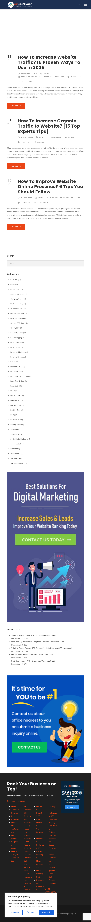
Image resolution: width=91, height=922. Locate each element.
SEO (57, 137)
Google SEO (15, 328)
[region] (31, 905)
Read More (16, 106)
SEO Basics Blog (16, 420)
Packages (15, 819)
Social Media (15, 434)
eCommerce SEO (16, 309)
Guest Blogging (16, 338)
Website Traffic (57, 77)
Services (14, 813)
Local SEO (14, 386)
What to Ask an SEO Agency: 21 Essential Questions (33, 635)
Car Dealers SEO (39, 832)
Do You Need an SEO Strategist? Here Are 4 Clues (32, 654)
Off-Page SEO (15, 396)
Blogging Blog (15, 289)
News (12, 391)
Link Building (15, 371)
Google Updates (16, 333)
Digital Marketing (16, 304)
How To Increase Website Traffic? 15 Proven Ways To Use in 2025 (49, 62)
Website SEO (44, 77)
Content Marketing (17, 294)
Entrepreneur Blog (17, 313)
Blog (23, 77)
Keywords (14, 362)
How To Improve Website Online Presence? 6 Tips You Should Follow (50, 186)
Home (13, 806)
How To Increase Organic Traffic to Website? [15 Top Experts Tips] (49, 126)
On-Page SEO (15, 400)
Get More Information (16, 801)
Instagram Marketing (18, 352)
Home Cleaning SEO (39, 864)
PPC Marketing (15, 405)
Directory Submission (52, 838)
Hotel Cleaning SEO (39, 873)
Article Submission (52, 857)
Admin (46, 73)
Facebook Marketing (18, 318)
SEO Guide (14, 429)
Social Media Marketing (19, 439)
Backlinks (14, 280)
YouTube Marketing (17, 463)
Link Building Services (27, 835)
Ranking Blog (15, 410)
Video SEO (14, 449)
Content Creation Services (27, 854)
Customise (15, 912)
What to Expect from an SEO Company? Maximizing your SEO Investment (41, 648)
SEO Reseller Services (27, 864)
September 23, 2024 (29, 73)
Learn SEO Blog (16, 367)
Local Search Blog (17, 381)
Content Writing (16, 299)
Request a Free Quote (14, 844)
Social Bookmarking (52, 848)
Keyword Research (17, 357)
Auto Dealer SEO (39, 822)
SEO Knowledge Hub (52, 867)
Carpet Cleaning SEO (39, 854)
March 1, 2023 (27, 137)
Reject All (30, 912)
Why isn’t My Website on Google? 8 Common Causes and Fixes (37, 641)
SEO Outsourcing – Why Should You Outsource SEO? (33, 661)
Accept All (46, 912)
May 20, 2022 (26, 198)
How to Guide (32, 77)
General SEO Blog (17, 323)
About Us (15, 809)
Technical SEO (15, 444)
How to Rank (15, 347)
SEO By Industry (16, 424)
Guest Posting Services (27, 844)
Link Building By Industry (19, 376)
